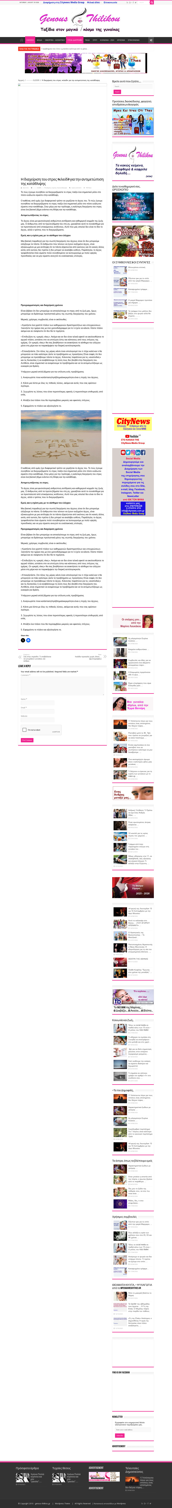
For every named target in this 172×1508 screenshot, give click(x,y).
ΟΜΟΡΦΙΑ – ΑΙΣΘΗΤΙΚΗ (55, 40)
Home (21, 40)
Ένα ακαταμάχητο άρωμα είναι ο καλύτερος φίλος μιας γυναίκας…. (140, 761)
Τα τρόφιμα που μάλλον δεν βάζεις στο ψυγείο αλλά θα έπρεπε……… (140, 313)
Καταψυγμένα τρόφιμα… (138, 289)
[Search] (152, 2)
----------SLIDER (32, 80)
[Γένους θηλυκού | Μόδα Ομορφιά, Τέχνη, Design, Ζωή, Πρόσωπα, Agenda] (79, 20)
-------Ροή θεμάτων (47, 188)
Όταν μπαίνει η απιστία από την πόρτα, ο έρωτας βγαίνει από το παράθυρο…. (140, 1179)
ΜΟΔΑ (39, 40)
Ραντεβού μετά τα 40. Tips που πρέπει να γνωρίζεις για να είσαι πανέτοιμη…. (140, 735)
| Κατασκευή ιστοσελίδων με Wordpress (109, 1503)
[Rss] (127, 2)
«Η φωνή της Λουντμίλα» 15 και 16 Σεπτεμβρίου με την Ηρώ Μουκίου (140, 910)
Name (24, 699)
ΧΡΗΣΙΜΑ (121, 40)
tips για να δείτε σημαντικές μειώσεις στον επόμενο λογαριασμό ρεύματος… (140, 1051)
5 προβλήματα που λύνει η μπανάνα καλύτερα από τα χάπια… (65, 49)
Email (24, 708)
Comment (25, 675)
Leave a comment (76, 188)
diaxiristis (26, 188)
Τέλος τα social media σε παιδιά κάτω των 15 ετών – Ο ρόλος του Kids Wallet (139, 1027)
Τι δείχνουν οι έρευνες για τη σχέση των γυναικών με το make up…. (140, 773)
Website (24, 716)
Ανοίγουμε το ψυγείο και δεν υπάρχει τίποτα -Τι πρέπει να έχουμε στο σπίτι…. (140, 1259)
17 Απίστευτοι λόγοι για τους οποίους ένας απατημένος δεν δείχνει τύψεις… (140, 723)
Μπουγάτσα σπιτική (136, 267)
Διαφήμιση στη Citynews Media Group (63, 2)
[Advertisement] (62, 154)
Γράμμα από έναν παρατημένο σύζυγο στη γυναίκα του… (138, 846)
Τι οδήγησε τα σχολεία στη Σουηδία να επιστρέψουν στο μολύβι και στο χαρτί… (139, 1039)
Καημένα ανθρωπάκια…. (138, 649)
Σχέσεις (54, 188)
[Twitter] (136, 2)
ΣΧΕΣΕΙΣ (30, 40)
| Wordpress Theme (60, 1503)
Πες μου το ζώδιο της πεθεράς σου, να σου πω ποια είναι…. (139, 1191)
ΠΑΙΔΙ (87, 40)
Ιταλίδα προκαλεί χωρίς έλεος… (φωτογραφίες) (88, 657)
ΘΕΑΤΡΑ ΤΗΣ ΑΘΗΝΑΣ (138, 959)
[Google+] (130, 2)
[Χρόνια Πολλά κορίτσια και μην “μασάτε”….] (22, 1477)
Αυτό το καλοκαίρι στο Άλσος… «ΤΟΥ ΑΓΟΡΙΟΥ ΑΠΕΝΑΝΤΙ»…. (139, 922)
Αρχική (21, 80)
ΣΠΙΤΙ (95, 40)
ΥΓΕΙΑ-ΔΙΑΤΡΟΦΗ (74, 40)
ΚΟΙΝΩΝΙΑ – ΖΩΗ (107, 40)
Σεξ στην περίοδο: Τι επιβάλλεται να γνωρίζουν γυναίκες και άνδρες (37, 658)
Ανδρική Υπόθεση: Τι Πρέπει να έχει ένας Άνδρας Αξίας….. (140, 812)
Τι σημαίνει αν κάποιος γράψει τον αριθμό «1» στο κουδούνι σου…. (139, 1075)
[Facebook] (133, 2)
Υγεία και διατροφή (62, 188)
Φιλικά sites (93, 2)
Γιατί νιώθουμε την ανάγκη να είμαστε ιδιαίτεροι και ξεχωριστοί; (139, 1063)
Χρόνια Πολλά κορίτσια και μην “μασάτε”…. (37, 1478)
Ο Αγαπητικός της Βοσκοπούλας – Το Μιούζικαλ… (136, 934)
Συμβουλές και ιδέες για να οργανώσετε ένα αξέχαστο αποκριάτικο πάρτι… (139, 662)
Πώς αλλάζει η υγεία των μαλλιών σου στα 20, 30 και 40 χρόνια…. (140, 1235)
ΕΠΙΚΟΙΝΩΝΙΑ (133, 40)
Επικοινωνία (110, 2)
